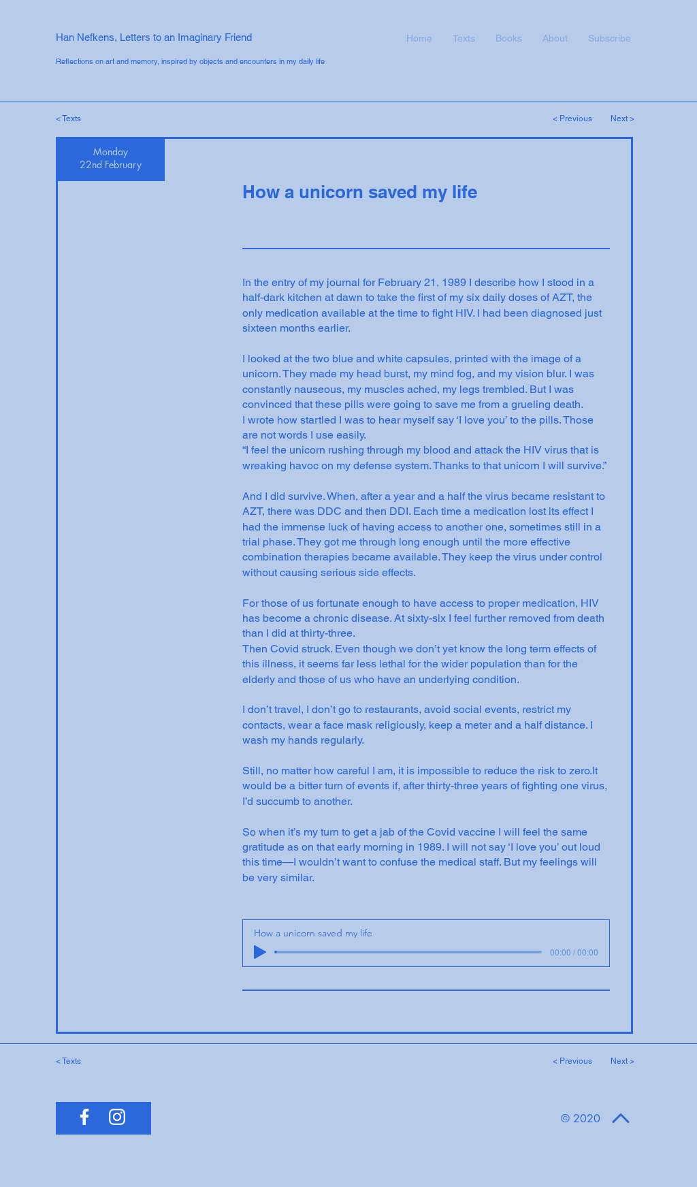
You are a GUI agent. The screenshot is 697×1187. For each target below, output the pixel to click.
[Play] (260, 952)
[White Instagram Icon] (117, 1117)
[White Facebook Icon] (84, 1117)
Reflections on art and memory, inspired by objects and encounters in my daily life (190, 61)
